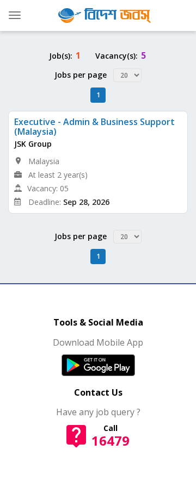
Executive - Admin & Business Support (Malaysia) (94, 127)
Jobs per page (80, 75)
